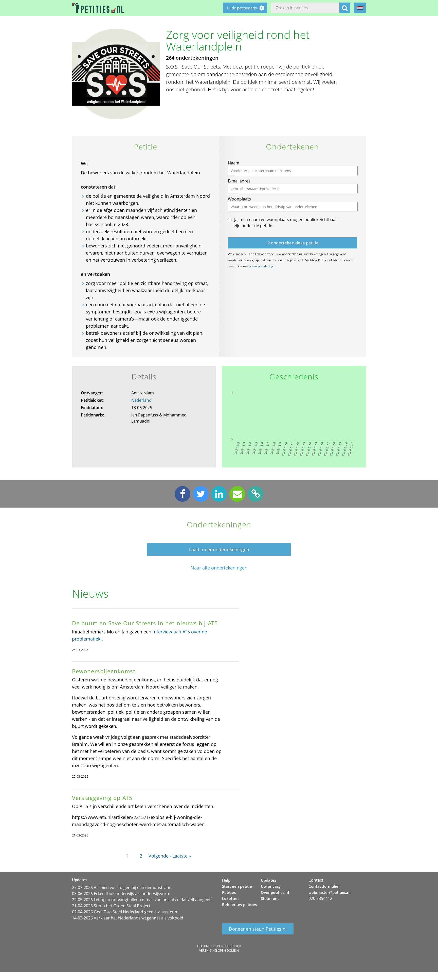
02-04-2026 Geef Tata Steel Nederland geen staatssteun (124, 912)
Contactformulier (324, 886)
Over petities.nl (275, 892)
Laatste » (181, 856)
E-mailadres (239, 181)
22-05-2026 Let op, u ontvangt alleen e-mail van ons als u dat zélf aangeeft (142, 899)
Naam (233, 163)
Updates (268, 880)
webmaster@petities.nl (329, 892)
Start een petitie (237, 886)
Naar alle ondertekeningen (219, 568)
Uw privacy (271, 886)
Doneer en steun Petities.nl (258, 929)
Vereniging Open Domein (219, 950)
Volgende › (160, 856)
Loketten (230, 898)
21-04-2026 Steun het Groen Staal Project (111, 906)
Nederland (141, 400)
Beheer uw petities (239, 904)
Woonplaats (239, 199)
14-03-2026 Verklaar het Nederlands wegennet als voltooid (127, 918)
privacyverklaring (261, 266)
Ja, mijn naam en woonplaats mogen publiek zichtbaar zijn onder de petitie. (285, 222)
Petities (229, 892)
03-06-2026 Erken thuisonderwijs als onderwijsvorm (121, 893)
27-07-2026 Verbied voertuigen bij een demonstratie (121, 887)
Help (226, 880)
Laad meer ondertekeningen (219, 549)
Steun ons (270, 898)
